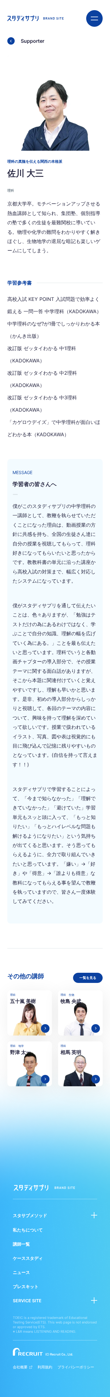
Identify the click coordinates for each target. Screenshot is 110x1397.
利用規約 (45, 1367)
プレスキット (25, 1286)
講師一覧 (21, 1244)
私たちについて (28, 1229)
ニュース (21, 1272)
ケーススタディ (28, 1258)
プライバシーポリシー (75, 1367)
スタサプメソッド (30, 1215)
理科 (10, 190)
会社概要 (20, 1367)
